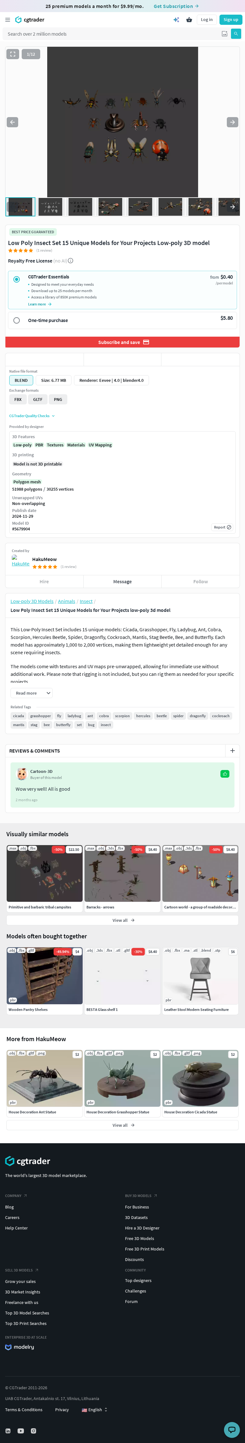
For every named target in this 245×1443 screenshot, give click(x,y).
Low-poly (22, 445)
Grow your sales (20, 1281)
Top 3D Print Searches (26, 1323)
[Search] (236, 34)
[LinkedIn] (8, 1431)
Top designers (138, 1280)
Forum (131, 1301)
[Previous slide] (12, 122)
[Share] (200, 359)
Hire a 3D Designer (142, 1228)
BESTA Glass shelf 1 (102, 1009)
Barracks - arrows (100, 907)
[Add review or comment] (232, 750)
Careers (12, 1217)
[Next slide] (232, 122)
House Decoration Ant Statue (32, 1112)
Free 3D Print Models (144, 1249)
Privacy (62, 1409)
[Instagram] (34, 1430)
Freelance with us (21, 1302)
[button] (224, 34)
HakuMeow (44, 559)
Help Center (16, 1228)
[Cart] (189, 20)
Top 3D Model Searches (27, 1313)
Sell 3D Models (19, 1270)
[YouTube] (21, 1431)
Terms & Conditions (23, 1409)
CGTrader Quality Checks (29, 415)
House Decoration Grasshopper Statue (117, 1112)
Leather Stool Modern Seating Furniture (196, 1009)
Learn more (37, 304)
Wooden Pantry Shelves (28, 1009)
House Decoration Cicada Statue (190, 1112)
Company (13, 1195)
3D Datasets (136, 1217)
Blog (9, 1207)
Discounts (134, 1259)
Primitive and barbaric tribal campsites (40, 907)
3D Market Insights (22, 1292)
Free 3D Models (139, 1238)
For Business (137, 1207)
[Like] (44, 359)
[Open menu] (8, 20)
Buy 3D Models (138, 1195)
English (92, 1410)
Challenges (135, 1291)
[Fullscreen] (12, 54)
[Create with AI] (176, 20)
